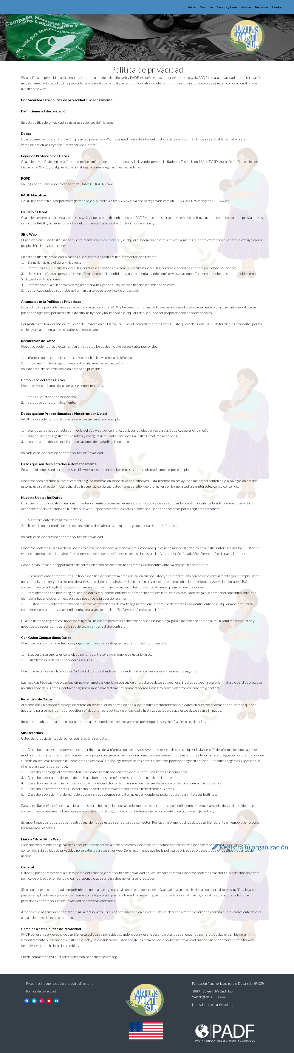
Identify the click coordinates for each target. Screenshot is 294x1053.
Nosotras (206, 7)
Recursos (261, 7)
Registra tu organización (254, 847)
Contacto (279, 7)
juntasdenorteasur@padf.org (212, 1004)
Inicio (192, 7)
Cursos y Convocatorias (234, 7)
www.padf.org (109, 240)
